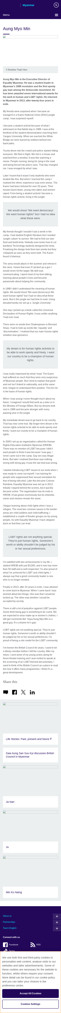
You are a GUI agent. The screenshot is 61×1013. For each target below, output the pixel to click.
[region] (30, 982)
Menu (6, 14)
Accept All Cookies (30, 993)
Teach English (9, 928)
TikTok (12, 951)
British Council (10, 5)
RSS (38, 945)
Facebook (13, 945)
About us (7, 916)
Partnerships (9, 922)
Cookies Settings (30, 1004)
